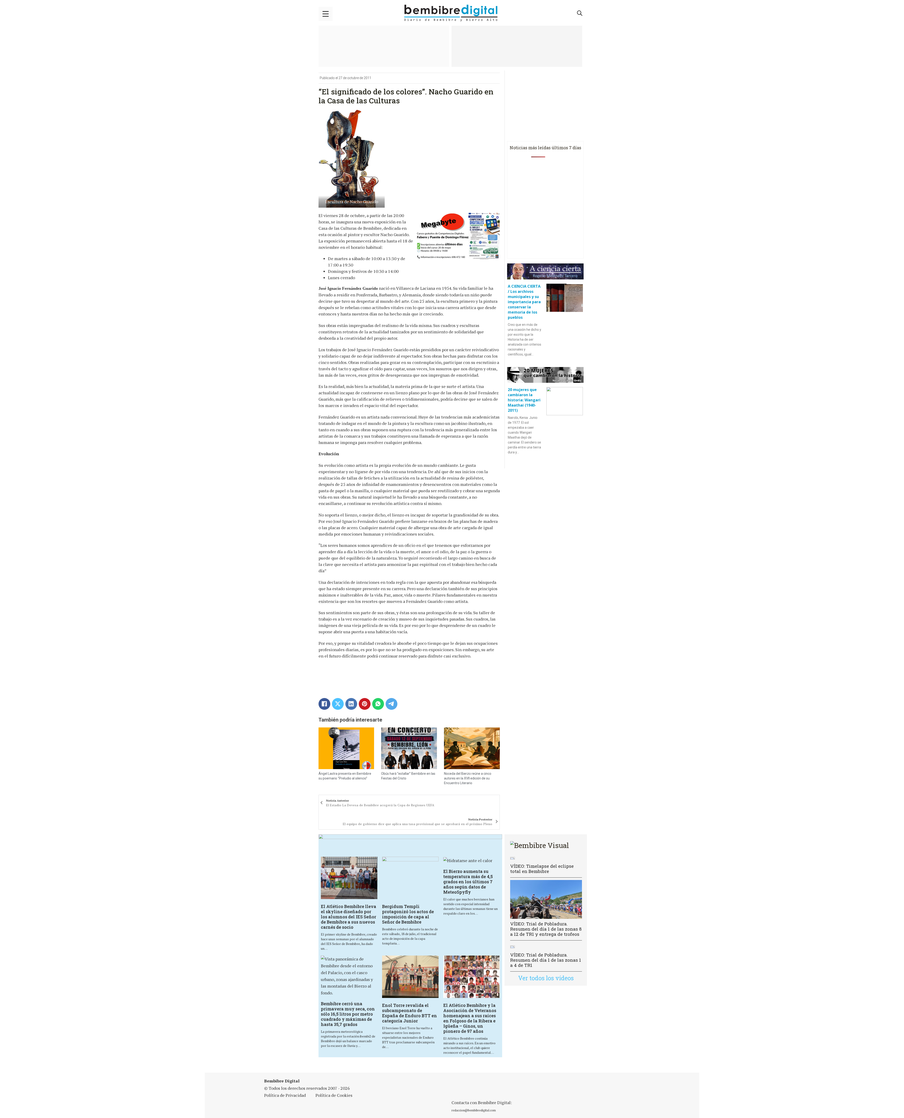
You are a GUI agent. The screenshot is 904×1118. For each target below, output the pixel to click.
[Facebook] (324, 704)
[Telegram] (391, 704)
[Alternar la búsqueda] (580, 13)
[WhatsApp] (378, 704)
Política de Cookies (333, 1095)
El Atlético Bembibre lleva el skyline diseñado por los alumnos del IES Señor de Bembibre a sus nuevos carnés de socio (348, 917)
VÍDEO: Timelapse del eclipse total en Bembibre (542, 868)
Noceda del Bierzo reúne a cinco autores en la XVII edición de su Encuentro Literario (467, 778)
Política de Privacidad (285, 1095)
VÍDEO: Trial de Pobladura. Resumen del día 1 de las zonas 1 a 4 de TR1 (545, 960)
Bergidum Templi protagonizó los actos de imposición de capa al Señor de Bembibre (408, 914)
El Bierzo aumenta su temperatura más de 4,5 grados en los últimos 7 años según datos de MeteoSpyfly (468, 881)
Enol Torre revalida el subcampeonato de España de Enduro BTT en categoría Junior (409, 1013)
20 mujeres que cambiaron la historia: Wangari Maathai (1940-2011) (524, 400)
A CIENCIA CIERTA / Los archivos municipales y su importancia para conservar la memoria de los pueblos (524, 302)
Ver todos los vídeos (546, 978)
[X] (338, 704)
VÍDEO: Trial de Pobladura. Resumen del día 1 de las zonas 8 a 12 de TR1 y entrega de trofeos (546, 929)
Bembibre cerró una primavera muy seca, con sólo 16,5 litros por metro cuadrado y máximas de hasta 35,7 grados (348, 1014)
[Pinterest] (365, 704)
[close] (326, 14)
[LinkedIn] (351, 704)
